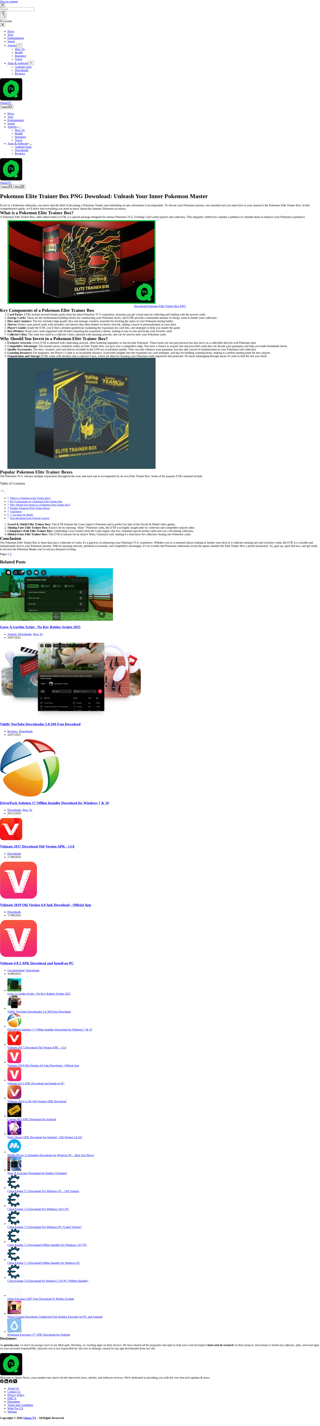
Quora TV (29, 1418)
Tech (10, 116)
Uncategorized (15, 970)
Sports (11, 123)
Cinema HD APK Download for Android (31, 1119)
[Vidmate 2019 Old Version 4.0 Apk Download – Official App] (18, 897)
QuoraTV (5, 102)
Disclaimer (13, 1401)
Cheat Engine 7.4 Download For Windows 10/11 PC (38, 1209)
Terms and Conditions (20, 1405)
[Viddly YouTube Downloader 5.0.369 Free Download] (71, 717)
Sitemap (12, 1411)
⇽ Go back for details (21, 514)
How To (20, 130)
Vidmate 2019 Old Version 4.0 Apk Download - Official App (45, 905)
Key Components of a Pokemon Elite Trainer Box (36, 501)
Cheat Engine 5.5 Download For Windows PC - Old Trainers (43, 1191)
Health (19, 133)
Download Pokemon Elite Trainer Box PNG (160, 306)
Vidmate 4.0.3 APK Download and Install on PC (37, 963)
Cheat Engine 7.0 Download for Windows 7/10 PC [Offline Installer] (47, 1280)
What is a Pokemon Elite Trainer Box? (30, 498)
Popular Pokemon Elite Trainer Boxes (30, 508)
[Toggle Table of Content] (3, 491)
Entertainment (15, 120)
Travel (18, 140)
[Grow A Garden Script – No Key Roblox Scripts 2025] (56, 619)
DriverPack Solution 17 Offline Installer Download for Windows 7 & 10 (54, 803)
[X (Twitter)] (15, 1382)
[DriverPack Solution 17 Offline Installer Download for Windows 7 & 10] (29, 795)
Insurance (20, 136)
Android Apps (23, 146)
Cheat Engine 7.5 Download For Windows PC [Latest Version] (44, 1227)
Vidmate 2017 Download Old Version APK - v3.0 (37, 846)
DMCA (11, 1398)
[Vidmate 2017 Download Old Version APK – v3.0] (11, 839)
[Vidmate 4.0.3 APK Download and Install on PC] (18, 956)
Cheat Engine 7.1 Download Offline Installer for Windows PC (43, 1262)
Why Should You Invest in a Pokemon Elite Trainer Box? (40, 504)
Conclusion (16, 511)
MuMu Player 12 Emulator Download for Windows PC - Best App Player (50, 1155)
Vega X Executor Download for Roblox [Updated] (37, 1173)
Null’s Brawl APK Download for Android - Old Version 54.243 (44, 1137)
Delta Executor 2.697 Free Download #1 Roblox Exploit (40, 1298)
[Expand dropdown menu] (19, 127)
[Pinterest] (2, 1382)
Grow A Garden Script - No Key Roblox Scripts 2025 (40, 627)
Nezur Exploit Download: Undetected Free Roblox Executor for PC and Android (54, 1316)
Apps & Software (17, 143)
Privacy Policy (15, 1395)
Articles (11, 126)
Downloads (21, 150)
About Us (13, 1388)
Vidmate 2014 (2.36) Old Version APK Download (36, 1101)
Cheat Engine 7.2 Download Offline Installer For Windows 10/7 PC (47, 1245)
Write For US (15, 1408)
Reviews (20, 153)
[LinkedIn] (6, 1382)
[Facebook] (11, 1382)
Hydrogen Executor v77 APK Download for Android (38, 1334)
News (10, 113)
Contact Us (14, 1391)
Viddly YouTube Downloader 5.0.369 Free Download (40, 724)
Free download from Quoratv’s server (29, 518)
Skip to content (9, 1)
